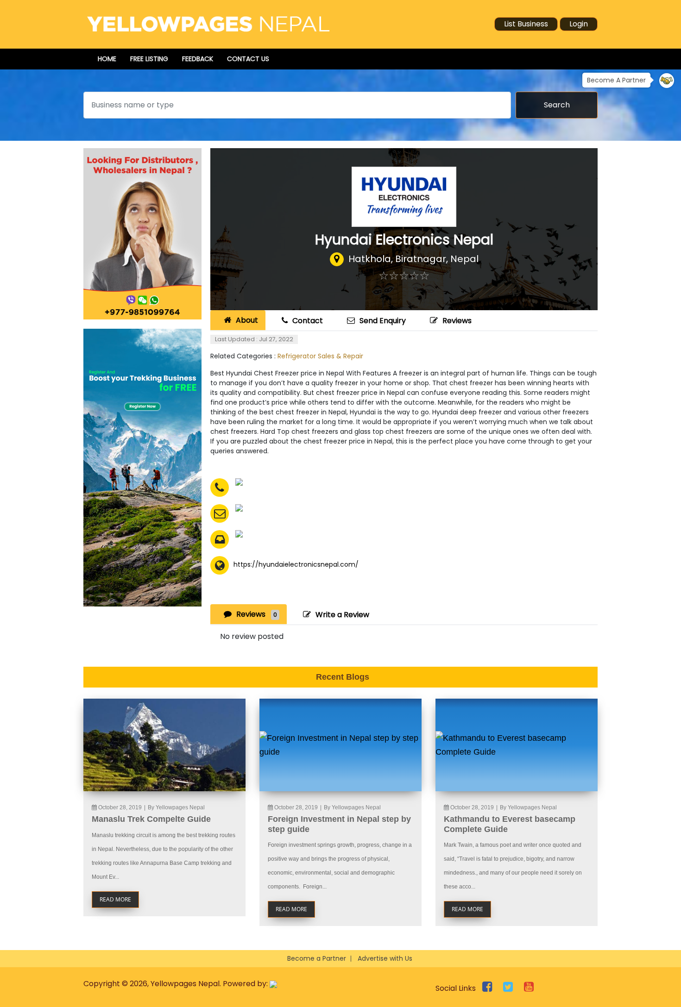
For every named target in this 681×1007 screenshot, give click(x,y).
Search (557, 105)
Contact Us (248, 58)
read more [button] (115, 899)
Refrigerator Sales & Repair (320, 356)
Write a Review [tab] (342, 614)
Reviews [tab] (256, 614)
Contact (307, 320)
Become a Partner (316, 958)
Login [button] (578, 24)
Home (107, 58)
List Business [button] (526, 24)
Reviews (457, 320)
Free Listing (149, 58)
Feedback (197, 58)
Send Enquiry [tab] (382, 320)
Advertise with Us (385, 958)
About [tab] (247, 320)
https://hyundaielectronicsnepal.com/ (296, 564)
